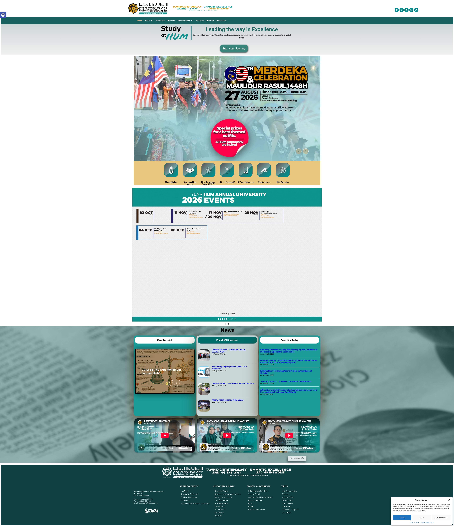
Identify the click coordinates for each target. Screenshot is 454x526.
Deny (422, 518)
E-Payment (185, 500)
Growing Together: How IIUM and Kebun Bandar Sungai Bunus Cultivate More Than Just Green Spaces (288, 361)
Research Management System (228, 494)
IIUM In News (287, 503)
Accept (402, 518)
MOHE (250, 506)
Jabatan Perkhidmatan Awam (260, 497)
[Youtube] (406, 10)
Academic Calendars (189, 494)
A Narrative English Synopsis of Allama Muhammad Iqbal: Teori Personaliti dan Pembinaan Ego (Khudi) (288, 391)
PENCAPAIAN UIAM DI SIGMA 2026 (227, 400)
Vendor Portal (254, 494)
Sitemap (285, 494)
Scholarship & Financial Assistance (195, 503)
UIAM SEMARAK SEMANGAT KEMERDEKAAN (233, 383)
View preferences (441, 518)
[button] (449, 500)
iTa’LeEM (218, 516)
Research (200, 21)
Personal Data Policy (427, 522)
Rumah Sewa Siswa (256, 509)
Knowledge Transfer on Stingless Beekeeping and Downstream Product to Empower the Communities (288, 351)
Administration (183, 21)
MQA (250, 503)
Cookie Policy (414, 522)
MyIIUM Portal (288, 497)
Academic (171, 21)
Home (139, 21)
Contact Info (221, 21)
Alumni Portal (220, 509)
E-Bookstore (220, 506)
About (147, 21)
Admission (160, 21)
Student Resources (189, 497)
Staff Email (219, 513)
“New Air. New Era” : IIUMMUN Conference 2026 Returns (285, 381)
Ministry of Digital (255, 500)
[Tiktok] (416, 10)
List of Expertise (221, 500)
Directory (210, 21)
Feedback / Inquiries (290, 509)
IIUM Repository (221, 503)
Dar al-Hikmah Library (223, 497)
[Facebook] (397, 10)
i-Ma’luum (185, 491)
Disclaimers (287, 513)
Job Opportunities (289, 491)
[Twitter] (401, 10)
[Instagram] (411, 10)
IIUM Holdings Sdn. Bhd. (258, 491)
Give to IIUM (287, 500)
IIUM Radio (286, 506)
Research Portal (221, 491)
